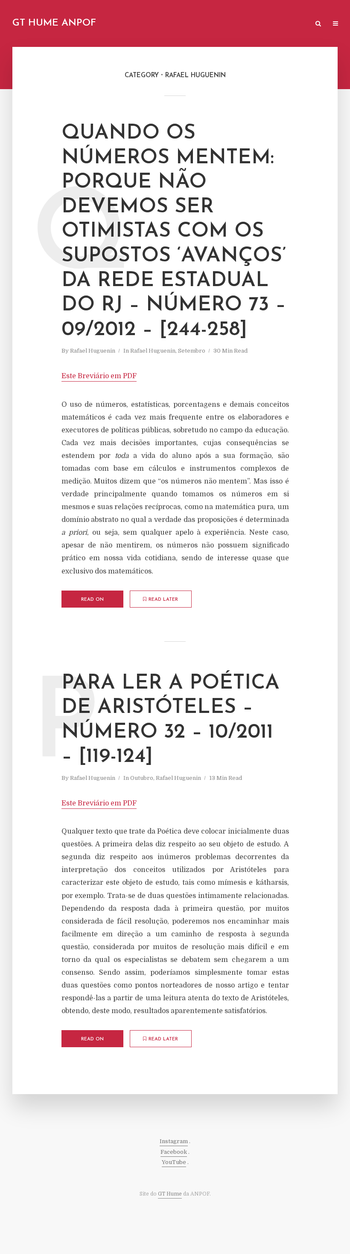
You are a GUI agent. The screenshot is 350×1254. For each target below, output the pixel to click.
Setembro (191, 351)
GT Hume (170, 1194)
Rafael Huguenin (92, 351)
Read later (163, 599)
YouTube (174, 1162)
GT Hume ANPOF (54, 23)
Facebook (173, 1152)
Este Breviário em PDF (99, 376)
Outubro (141, 778)
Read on (92, 599)
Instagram (174, 1141)
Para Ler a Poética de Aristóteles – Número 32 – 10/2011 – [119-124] (170, 720)
